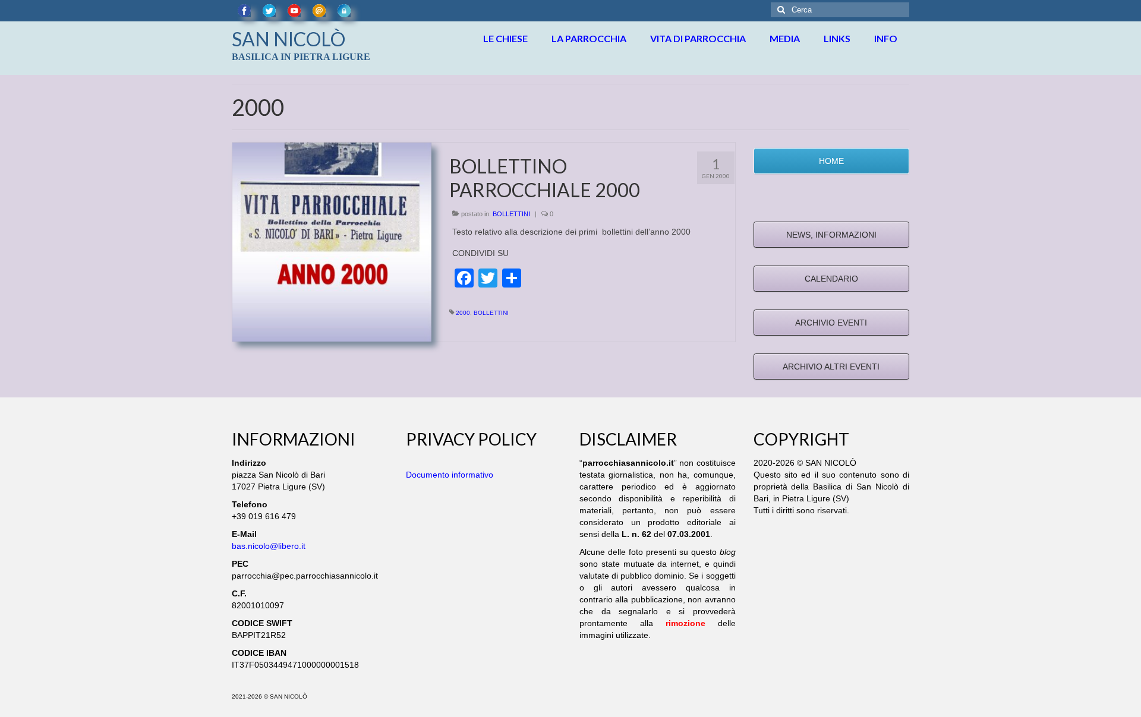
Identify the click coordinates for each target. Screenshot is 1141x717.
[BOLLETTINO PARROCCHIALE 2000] (331, 241)
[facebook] (244, 10)
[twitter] (269, 10)
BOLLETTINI (511, 213)
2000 (463, 312)
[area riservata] (344, 10)
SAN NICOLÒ (288, 38)
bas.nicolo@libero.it (268, 546)
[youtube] (294, 10)
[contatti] (319, 10)
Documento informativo (449, 474)
